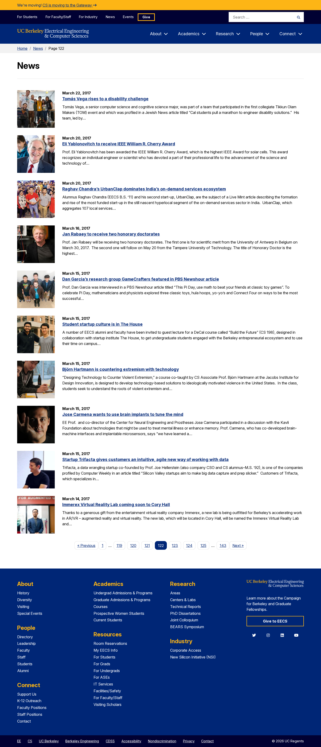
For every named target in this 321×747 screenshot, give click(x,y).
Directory (25, 637)
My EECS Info (106, 650)
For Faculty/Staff (58, 17)
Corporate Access (185, 650)
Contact (24, 721)
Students (24, 664)
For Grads (102, 664)
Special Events (29, 613)
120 (133, 545)
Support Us (26, 694)
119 (119, 545)
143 (223, 545)
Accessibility (131, 741)
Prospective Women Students (119, 613)
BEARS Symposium (187, 626)
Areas (175, 593)
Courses (101, 606)
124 (189, 545)
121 (147, 545)
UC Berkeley (49, 741)
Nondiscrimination (162, 741)
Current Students (108, 620)
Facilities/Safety (107, 691)
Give (146, 17)
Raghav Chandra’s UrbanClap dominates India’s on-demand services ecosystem (144, 188)
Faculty (23, 650)
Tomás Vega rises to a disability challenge (105, 98)
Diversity (24, 599)
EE (19, 741)
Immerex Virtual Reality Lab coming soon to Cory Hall (116, 504)
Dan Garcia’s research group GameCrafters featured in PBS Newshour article (140, 279)
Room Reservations (110, 643)
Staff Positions (29, 714)
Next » (239, 545)
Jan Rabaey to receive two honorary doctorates (111, 234)
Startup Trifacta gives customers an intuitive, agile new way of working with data (145, 459)
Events (128, 17)
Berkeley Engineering (82, 741)
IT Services (103, 684)
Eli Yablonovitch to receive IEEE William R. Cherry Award (118, 143)
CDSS (110, 741)
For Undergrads (107, 670)
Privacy (189, 741)
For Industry (88, 17)
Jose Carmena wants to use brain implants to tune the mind (122, 414)
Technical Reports (185, 606)
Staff (21, 657)
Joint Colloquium (184, 620)
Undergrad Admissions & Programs (123, 593)
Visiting (23, 606)
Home (22, 48)
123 (175, 545)
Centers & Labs (183, 599)
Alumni (23, 670)
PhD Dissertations (185, 613)
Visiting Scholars (107, 704)
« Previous (87, 545)
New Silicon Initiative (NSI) (193, 657)
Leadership (26, 643)
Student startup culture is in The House (102, 324)
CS (30, 741)
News (110, 17)
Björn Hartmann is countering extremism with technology (120, 369)
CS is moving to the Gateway (68, 5)
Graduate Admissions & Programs (122, 599)
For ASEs (102, 677)
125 (203, 545)
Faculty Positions (32, 707)
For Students (27, 17)
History (23, 593)
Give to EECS (275, 621)
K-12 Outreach (29, 700)
